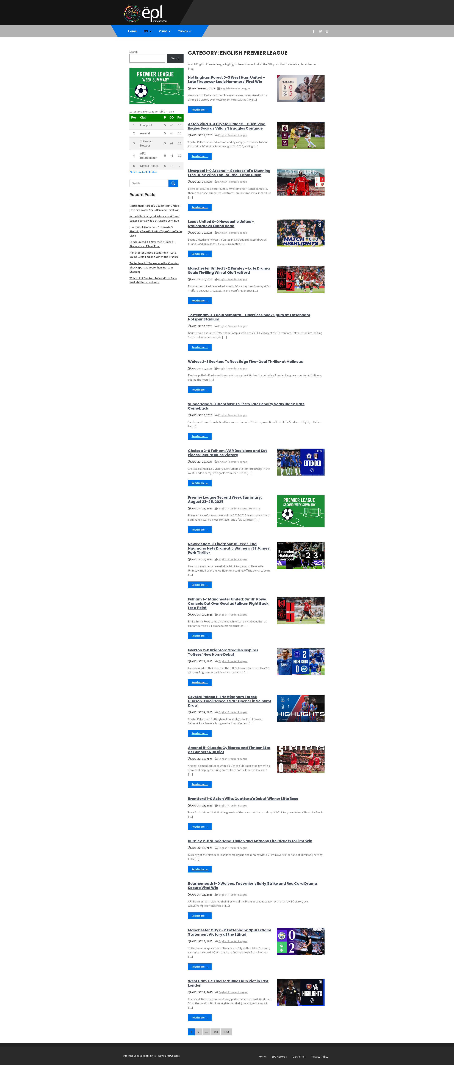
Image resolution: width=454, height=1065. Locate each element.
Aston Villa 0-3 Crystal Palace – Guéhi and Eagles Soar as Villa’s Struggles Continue (226, 126)
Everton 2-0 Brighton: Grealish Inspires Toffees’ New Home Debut (223, 652)
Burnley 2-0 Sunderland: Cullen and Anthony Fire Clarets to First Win (250, 841)
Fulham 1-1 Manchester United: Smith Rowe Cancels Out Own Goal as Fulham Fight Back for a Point (228, 603)
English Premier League (235, 88)
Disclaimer (299, 1056)
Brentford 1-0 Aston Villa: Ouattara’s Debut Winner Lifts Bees (243, 798)
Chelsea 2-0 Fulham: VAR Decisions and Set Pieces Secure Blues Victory (227, 452)
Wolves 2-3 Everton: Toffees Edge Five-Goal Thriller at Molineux (245, 361)
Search (133, 52)
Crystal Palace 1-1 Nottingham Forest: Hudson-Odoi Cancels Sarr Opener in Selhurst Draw (229, 701)
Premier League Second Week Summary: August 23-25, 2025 (225, 499)
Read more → (200, 109)
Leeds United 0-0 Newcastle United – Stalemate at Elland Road (221, 223)
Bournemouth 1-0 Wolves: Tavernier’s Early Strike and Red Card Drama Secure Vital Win (252, 885)
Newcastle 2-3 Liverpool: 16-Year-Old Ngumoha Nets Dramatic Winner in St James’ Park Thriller (229, 548)
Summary (254, 508)
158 (216, 1032)
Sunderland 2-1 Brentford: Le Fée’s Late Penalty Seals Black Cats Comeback (246, 406)
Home (132, 31)
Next (226, 1032)
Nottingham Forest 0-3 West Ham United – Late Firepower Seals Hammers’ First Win (226, 79)
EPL (146, 31)
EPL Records (279, 1056)
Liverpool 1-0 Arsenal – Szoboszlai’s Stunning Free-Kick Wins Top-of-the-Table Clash (229, 172)
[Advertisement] (156, 313)
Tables (183, 31)
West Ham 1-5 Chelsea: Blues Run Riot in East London (228, 983)
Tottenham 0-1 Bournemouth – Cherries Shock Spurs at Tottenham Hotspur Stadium (249, 317)
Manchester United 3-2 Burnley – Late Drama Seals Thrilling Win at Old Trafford (229, 270)
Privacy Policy (319, 1056)
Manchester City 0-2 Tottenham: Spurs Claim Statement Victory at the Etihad (229, 932)
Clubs (163, 31)
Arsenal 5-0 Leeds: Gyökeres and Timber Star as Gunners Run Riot (229, 749)
